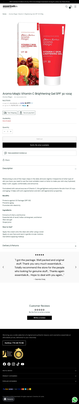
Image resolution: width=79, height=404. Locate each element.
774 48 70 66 (18, 343)
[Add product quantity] (4, 132)
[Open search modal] (66, 7)
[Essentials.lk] (10, 7)
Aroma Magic (7, 97)
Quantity (6, 127)
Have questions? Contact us (17, 153)
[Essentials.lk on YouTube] (22, 364)
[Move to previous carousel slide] (3, 267)
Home (4, 14)
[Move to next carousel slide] (75, 267)
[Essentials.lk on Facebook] (4, 364)
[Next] (75, 1)
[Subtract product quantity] (11, 132)
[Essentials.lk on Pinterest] (9, 364)
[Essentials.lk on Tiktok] (18, 364)
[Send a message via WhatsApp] (74, 400)
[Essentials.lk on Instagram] (13, 364)
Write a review (39, 318)
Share (7, 160)
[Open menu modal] (75, 7)
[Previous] (4, 1)
